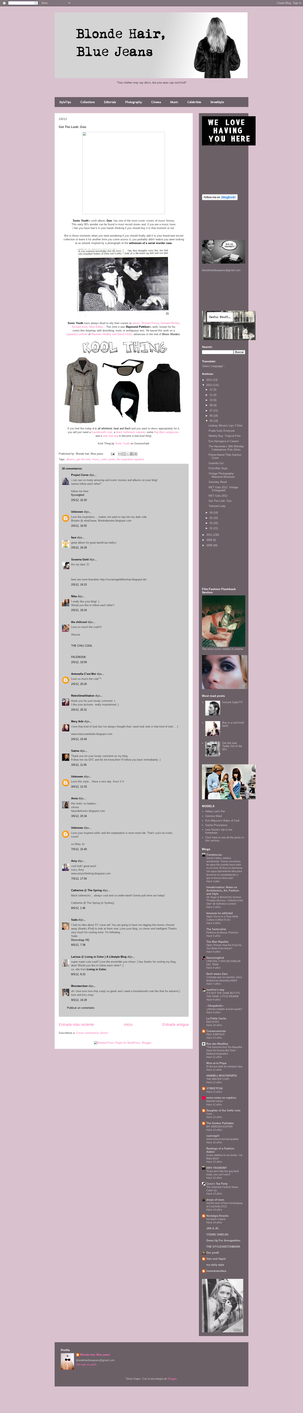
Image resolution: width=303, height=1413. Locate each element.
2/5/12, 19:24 (79, 610)
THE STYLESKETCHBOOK (223, 1246)
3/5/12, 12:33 (79, 786)
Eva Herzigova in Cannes (224, 441)
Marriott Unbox (214, 1101)
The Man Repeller (217, 941)
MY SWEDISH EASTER (219, 1126)
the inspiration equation (130, 459)
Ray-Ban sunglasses (166, 432)
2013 (209, 379)
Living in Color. (97, 969)
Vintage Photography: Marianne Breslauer (222, 475)
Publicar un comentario (80, 1007)
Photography (133, 102)
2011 (209, 534)
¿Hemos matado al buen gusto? (224, 1009)
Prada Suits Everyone (222, 430)
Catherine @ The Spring (86, 890)
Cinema (156, 102)
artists (136, 323)
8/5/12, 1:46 (78, 908)
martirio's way (215, 989)
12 (211, 389)
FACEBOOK (78, 657)
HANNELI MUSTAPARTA (221, 1075)
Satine (75, 750)
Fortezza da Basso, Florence (222, 932)
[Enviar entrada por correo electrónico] (112, 453)
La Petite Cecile (216, 1018)
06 (211, 415)
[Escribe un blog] (124, 454)
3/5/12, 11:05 (79, 764)
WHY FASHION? (216, 1167)
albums (70, 459)
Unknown (77, 511)
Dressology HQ (80, 939)
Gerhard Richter (170, 323)
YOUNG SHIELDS (217, 1234)
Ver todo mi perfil (86, 1364)
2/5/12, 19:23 (79, 584)
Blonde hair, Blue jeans (95, 1354)
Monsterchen (79, 986)
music (95, 459)
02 (211, 523)
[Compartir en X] (128, 454)
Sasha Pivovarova (216, 825)
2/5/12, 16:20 (79, 500)
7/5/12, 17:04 (79, 878)
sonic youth (108, 459)
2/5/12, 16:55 (79, 525)
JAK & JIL (212, 1228)
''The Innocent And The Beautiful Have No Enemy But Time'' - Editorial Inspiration (224, 1050)
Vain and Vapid (215, 1258)
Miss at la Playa (216, 1063)
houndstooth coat (102, 432)
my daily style (215, 1264)
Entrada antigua (175, 1025)
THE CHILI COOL (81, 645)
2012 (209, 385)
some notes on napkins (221, 1097)
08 (211, 405)
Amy (74, 860)
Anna (74, 798)
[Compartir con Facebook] (132, 454)
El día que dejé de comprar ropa (224, 1066)
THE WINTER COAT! (217, 1079)
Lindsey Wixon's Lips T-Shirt (225, 425)
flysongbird (77, 494)
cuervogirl (212, 1135)
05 (211, 420)
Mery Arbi (77, 721)
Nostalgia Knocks (217, 1215)
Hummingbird (215, 957)
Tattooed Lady (217, 506)
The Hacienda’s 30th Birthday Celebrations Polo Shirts (226, 448)
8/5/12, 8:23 (78, 974)
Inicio (128, 1025)
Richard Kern (79, 326)
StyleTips (65, 102)
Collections (87, 102)
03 (211, 517)
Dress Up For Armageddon (223, 1240)
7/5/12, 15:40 (79, 849)
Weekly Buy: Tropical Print (225, 435)
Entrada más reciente (76, 1025)
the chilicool (79, 622)
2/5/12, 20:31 (79, 709)
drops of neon (215, 1199)
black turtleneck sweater (130, 432)
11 (211, 394)
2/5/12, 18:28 (79, 547)
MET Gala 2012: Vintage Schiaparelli (223, 489)
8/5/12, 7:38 (78, 944)
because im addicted (219, 913)
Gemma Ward (213, 816)
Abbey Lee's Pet (215, 811)
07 (211, 410)
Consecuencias (216, 1031)
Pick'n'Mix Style (218, 468)
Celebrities (194, 102)
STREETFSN (214, 1088)
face (73, 537)
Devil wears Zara (216, 973)
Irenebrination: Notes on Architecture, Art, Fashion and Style (222, 890)
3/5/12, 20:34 (79, 816)
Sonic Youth (122, 443)
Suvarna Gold (80, 559)
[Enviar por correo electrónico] (120, 454)
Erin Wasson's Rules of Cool (222, 820)
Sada (74, 919)
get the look (83, 459)
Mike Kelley (96, 326)
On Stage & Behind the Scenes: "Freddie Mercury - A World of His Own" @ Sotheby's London (224, 900)
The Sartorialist (216, 929)
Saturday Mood (218, 481)
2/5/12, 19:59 (79, 662)
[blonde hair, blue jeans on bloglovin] (220, 199)
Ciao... (210, 1113)
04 (211, 512)
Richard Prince (150, 323)
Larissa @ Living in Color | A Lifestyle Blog (99, 956)
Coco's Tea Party (217, 1183)
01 (211, 528)
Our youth (212, 1252)
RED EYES (212, 1021)
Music (174, 102)
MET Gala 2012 (218, 495)
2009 (209, 539)
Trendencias (214, 854)
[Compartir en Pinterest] (136, 454)
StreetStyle (217, 102)
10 (211, 400)
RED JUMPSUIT (215, 1034)
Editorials (110, 102)
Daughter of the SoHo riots (223, 1110)
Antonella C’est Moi (83, 673)
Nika (74, 596)
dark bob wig (110, 435)
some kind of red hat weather (222, 1139)
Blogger (172, 1378)
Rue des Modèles (217, 1043)
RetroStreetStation (82, 695)
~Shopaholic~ (215, 1005)
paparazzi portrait (77, 334)
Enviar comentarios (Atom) (92, 1032)
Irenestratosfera (216, 1270)
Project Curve (79, 474)
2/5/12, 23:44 (79, 739)
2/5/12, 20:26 (79, 684)
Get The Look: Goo (220, 500)
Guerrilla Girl (216, 463)
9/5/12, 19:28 (79, 1000)
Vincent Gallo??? (232, 702)
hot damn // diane (216, 1219)
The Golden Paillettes (220, 1123)
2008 (209, 545)
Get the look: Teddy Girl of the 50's (232, 746)
